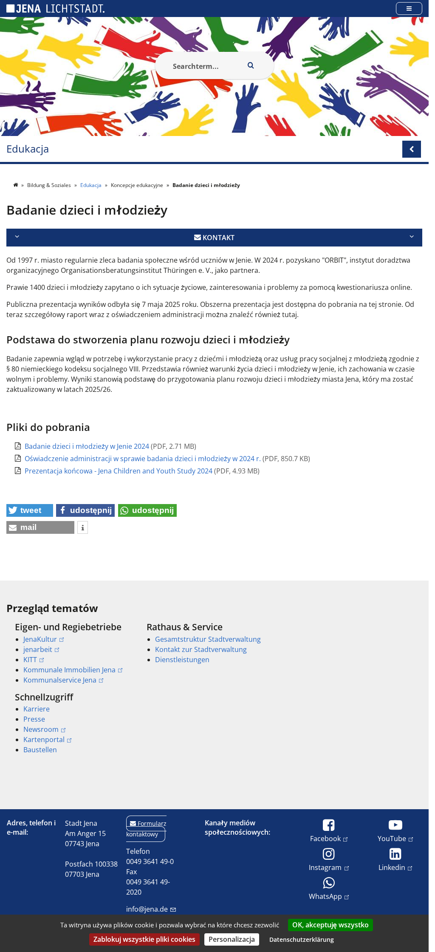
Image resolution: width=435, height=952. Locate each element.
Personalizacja (232, 939)
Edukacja (27, 149)
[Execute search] (251, 65)
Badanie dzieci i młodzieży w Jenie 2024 (88, 446)
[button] (29, 510)
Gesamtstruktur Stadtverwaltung (208, 639)
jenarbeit (37, 649)
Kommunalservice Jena (59, 680)
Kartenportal (44, 739)
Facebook (325, 838)
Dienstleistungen (182, 659)
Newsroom (41, 729)
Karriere (36, 709)
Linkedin (392, 867)
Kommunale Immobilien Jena (69, 669)
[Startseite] (16, 185)
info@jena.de (147, 909)
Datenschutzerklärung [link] (301, 939)
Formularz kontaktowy (146, 828)
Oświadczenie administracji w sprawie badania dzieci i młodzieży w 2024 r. (144, 458)
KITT (30, 659)
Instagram (325, 867)
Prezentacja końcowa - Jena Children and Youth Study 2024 (119, 471)
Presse (34, 719)
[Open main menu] (409, 8)
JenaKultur (40, 639)
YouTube (392, 838)
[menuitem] (68, 653)
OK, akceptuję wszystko (330, 924)
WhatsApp (325, 896)
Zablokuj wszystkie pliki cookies (144, 939)
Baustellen (40, 749)
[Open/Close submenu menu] (411, 149)
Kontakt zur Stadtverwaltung (201, 649)
